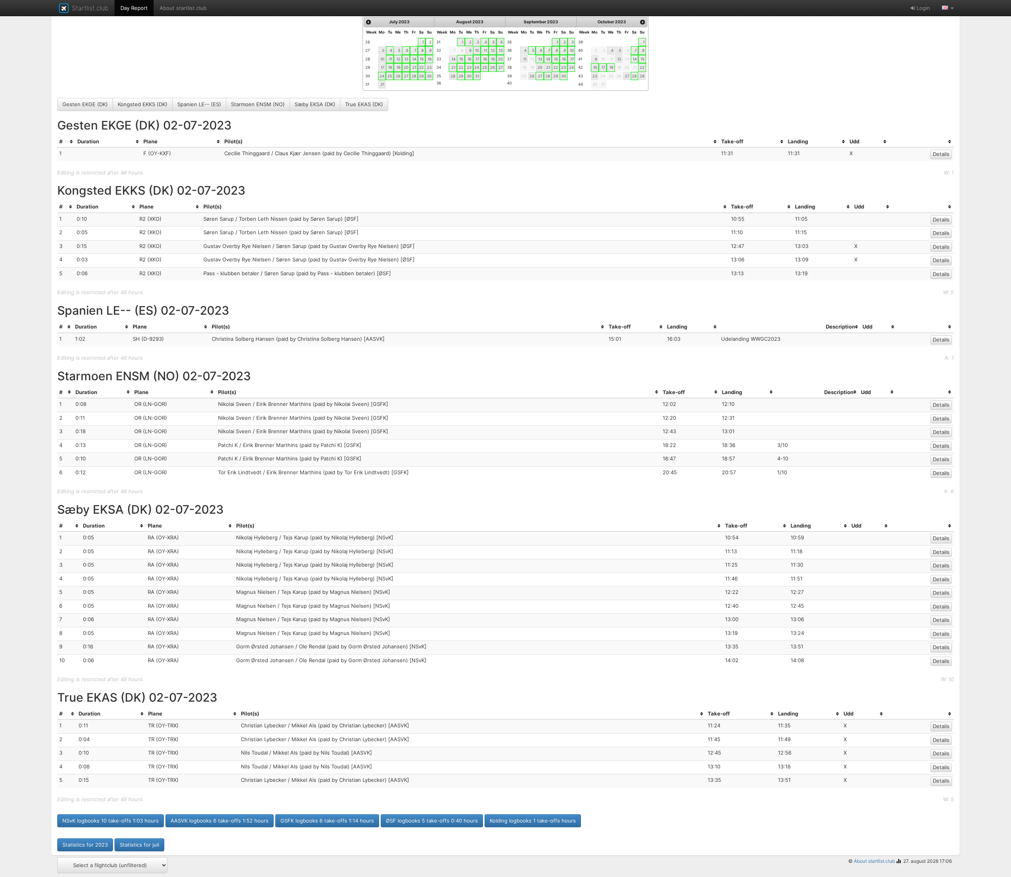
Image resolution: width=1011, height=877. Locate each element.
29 (421, 76)
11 (390, 59)
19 (398, 67)
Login (922, 8)
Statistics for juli (139, 844)
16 (430, 59)
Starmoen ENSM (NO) (258, 104)
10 (382, 59)
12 (398, 59)
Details (941, 154)
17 (382, 67)
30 (429, 76)
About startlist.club (183, 8)
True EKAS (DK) (364, 104)
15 (422, 59)
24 (382, 76)
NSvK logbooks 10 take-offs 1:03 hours (110, 820)
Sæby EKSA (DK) (315, 104)
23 (429, 67)
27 (406, 76)
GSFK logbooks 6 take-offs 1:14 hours (327, 820)
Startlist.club (89, 8)
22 (421, 67)
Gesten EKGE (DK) (85, 104)
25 (389, 76)
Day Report (134, 8)
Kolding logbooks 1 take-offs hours (533, 820)
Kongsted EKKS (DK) (142, 104)
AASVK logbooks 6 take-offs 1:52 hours (220, 820)
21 (414, 67)
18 (390, 67)
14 (414, 59)
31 (382, 84)
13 (406, 59)
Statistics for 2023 (85, 844)
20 (406, 67)
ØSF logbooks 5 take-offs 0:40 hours (432, 820)
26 (398, 76)
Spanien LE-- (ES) (199, 104)
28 (414, 76)
